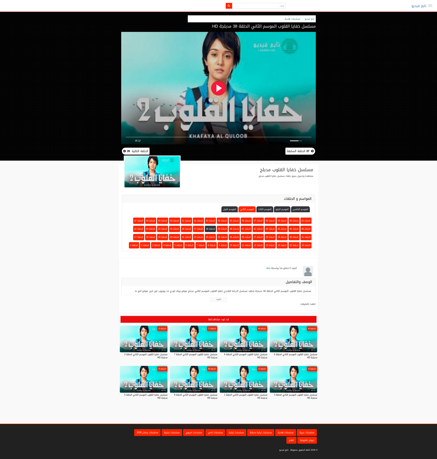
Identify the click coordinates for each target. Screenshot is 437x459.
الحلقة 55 (234, 221)
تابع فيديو (418, 6)
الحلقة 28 (270, 237)
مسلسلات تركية (236, 432)
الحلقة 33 (150, 229)
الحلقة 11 (246, 245)
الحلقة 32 (138, 229)
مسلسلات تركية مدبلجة (261, 432)
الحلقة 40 (234, 229)
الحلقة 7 (201, 245)
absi (268, 268)
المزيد (218, 299)
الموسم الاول (229, 209)
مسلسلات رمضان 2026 (147, 432)
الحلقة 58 (270, 221)
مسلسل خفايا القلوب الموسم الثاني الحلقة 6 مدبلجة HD (245, 356)
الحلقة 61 (306, 221)
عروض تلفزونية (307, 440)
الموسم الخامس (300, 209)
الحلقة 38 (210, 229)
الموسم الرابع (282, 209)
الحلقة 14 (282, 245)
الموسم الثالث (265, 209)
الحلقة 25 (234, 237)
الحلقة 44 (282, 229)
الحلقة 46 (306, 229)
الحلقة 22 (198, 237)
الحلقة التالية (137, 151)
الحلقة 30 (294, 237)
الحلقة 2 (145, 245)
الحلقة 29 (282, 237)
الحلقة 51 (186, 221)
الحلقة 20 (174, 237)
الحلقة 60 (294, 221)
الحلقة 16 (306, 245)
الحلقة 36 (186, 229)
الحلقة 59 (282, 221)
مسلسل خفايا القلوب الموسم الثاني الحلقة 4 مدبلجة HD (295, 356)
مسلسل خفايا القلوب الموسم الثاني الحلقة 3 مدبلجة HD (295, 396)
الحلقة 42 (258, 229)
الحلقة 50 (174, 221)
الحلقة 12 (258, 245)
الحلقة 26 (246, 237)
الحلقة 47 (138, 221)
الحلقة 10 (234, 245)
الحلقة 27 (258, 237)
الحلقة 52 (198, 221)
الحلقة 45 (294, 229)
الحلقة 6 (189, 245)
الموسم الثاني (247, 209)
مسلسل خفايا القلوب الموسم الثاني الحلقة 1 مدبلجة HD (245, 396)
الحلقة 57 (258, 221)
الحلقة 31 (306, 237)
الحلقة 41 (246, 229)
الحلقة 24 (222, 237)
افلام (291, 440)
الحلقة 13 (270, 245)
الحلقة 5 (178, 245)
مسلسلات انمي (215, 432)
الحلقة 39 (222, 229)
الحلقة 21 (186, 237)
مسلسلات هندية (292, 19)
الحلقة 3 (156, 245)
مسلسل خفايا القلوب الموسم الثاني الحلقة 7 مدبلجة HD (195, 356)
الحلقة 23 (210, 237)
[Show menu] (430, 5)
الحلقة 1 (134, 245)
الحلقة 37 (198, 229)
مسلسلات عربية (306, 432)
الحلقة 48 (150, 221)
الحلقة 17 (138, 237)
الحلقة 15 (294, 245)
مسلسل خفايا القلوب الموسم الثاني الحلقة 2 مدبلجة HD (145, 356)
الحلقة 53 (210, 221)
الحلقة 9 (223, 245)
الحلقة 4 (167, 245)
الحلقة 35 (174, 229)
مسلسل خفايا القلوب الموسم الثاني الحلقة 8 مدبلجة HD (195, 396)
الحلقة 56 (246, 221)
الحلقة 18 (150, 237)
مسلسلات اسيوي (194, 432)
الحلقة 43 (270, 229)
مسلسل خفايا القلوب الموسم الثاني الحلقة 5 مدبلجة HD (145, 396)
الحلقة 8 (212, 245)
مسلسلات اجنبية (172, 432)
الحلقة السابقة (298, 151)
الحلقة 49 (162, 221)
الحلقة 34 (162, 229)
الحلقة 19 (162, 237)
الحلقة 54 (222, 221)
